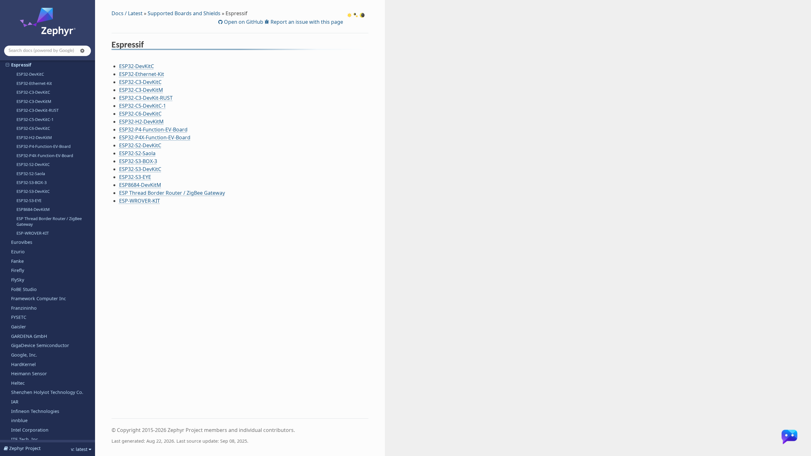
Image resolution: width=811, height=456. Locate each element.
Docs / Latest (127, 13)
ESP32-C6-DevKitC (33, 128)
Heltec (18, 383)
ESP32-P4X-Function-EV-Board (44, 155)
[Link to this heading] (148, 46)
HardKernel (23, 364)
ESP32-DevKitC (30, 74)
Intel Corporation (29, 430)
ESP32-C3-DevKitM (33, 101)
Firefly (17, 270)
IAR (14, 402)
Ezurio (18, 252)
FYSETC (18, 317)
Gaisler (18, 327)
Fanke (17, 261)
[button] (82, 50)
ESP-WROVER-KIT (32, 233)
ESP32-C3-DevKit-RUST (37, 110)
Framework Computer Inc (38, 298)
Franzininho (24, 308)
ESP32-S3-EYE (29, 200)
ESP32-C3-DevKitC (33, 92)
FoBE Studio (24, 289)
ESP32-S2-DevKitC (33, 164)
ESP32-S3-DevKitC (33, 191)
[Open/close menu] (7, 65)
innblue (19, 420)
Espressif (21, 65)
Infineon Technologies (35, 411)
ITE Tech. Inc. (25, 439)
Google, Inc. (24, 355)
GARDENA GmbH (29, 336)
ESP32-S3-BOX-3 (31, 182)
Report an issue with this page (306, 21)
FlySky (17, 280)
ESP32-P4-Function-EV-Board (43, 146)
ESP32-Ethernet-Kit (34, 83)
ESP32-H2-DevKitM (34, 137)
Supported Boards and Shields (184, 13)
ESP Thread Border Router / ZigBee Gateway (49, 221)
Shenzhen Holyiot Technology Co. (47, 392)
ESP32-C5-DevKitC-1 (35, 119)
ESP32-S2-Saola (30, 173)
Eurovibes (21, 242)
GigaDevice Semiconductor (40, 345)
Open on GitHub (243, 21)
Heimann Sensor (29, 373)
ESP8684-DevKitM (33, 209)
